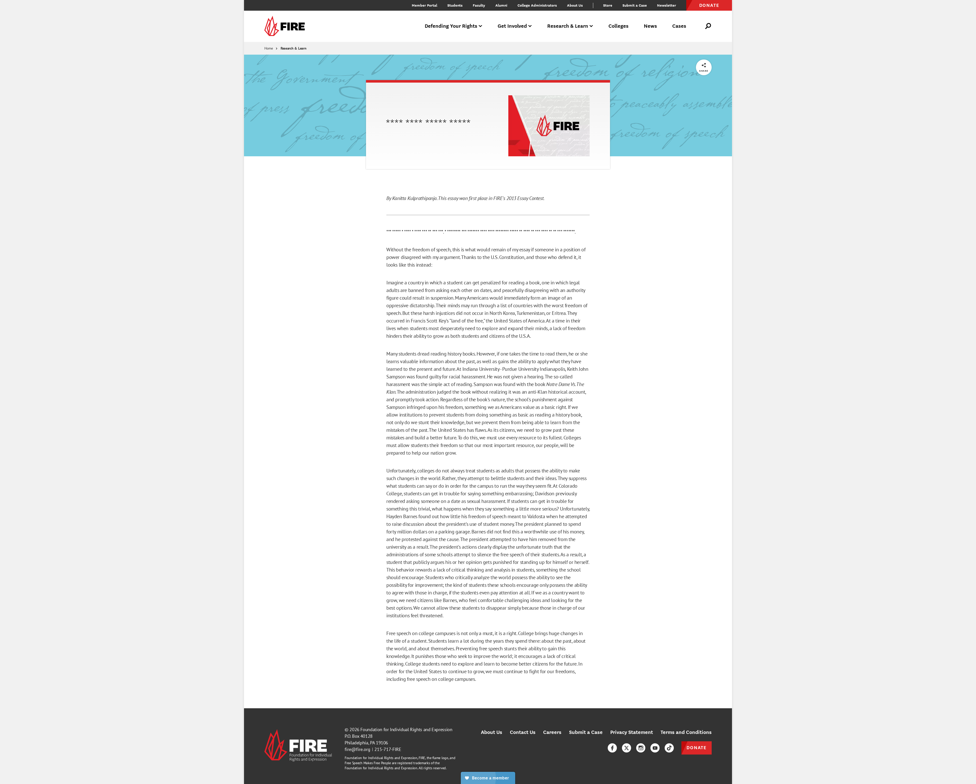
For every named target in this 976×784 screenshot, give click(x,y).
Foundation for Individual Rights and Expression (406, 729)
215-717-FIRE (387, 749)
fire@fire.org (357, 749)
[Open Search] (708, 26)
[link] (286, 26)
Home (268, 48)
